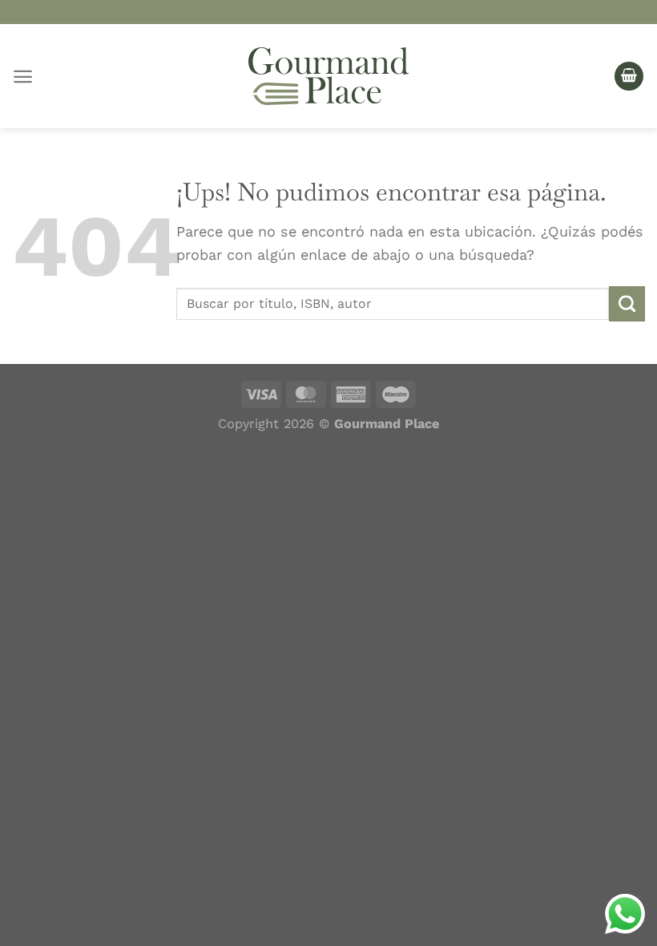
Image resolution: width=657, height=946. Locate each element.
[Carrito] (629, 76)
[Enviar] (627, 303)
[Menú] (23, 76)
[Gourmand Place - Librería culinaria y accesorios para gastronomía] (328, 76)
